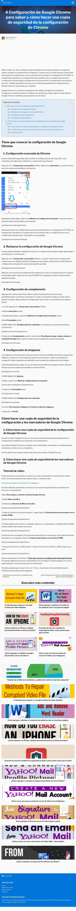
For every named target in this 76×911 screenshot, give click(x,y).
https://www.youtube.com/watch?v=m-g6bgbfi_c (20, 483)
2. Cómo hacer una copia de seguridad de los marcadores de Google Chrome (37, 129)
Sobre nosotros (6, 889)
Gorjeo (36, 568)
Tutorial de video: (17, 132)
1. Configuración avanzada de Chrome (23, 109)
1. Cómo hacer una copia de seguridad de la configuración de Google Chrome (37, 127)
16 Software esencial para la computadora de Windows (17, 576)
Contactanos (22, 902)
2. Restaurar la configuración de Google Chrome (27, 112)
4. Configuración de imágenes (21, 118)
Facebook (28, 568)
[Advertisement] (38, 54)
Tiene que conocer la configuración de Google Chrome (26, 106)
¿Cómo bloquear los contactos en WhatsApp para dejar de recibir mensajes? (57, 576)
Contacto (4, 892)
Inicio (3, 885)
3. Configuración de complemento (22, 115)
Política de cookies (7, 887)
